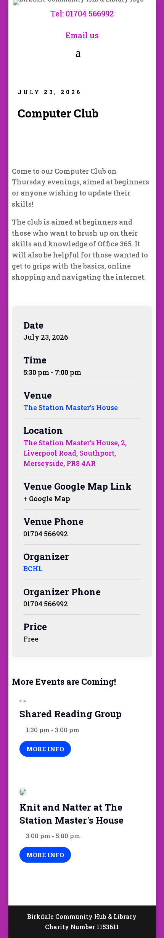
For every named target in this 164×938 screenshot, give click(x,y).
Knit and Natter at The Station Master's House (71, 813)
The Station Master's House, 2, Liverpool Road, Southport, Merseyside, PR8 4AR (75, 453)
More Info (45, 749)
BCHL (32, 568)
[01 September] (23, 701)
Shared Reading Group (70, 714)
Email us (82, 35)
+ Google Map (46, 498)
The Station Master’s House (70, 407)
